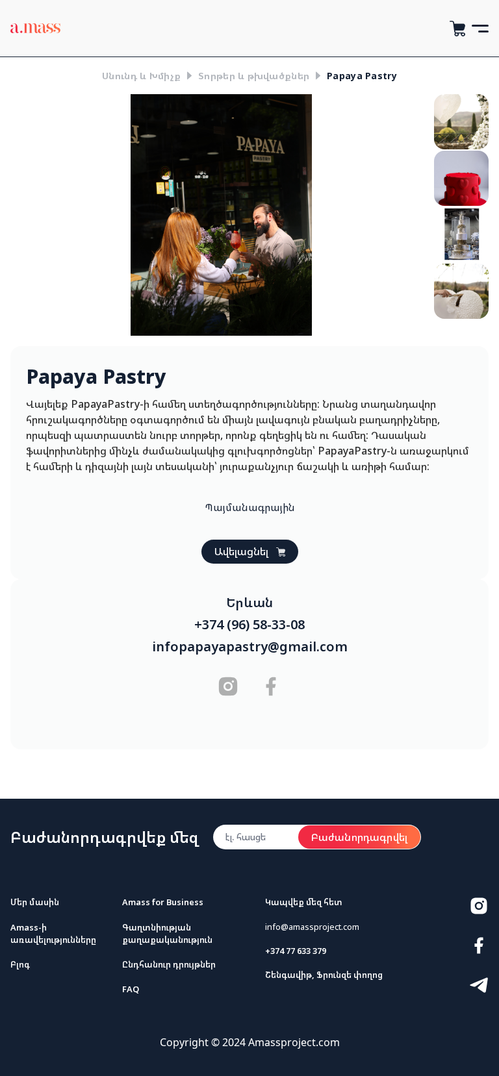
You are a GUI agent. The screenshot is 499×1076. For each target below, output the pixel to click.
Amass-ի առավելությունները (53, 933)
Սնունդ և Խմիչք (141, 75)
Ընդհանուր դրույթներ (169, 964)
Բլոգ (20, 964)
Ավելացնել (241, 551)
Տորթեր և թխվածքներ (253, 75)
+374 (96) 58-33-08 (249, 624)
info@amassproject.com (312, 926)
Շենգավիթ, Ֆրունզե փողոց (324, 975)
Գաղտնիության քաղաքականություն (167, 933)
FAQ (130, 989)
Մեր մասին (34, 902)
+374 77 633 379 (295, 951)
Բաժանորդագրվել (359, 837)
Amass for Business (162, 902)
